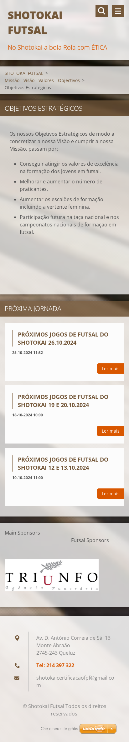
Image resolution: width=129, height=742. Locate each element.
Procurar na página (101, 11)
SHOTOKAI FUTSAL (24, 73)
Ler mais (111, 368)
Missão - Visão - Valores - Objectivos (42, 80)
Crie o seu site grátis (59, 728)
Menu (118, 11)
